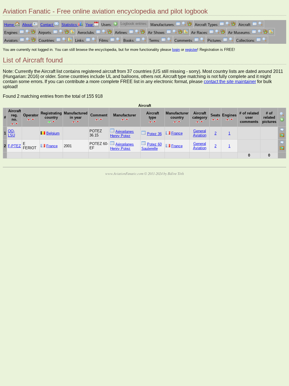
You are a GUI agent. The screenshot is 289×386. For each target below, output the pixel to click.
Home (9, 25)
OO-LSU (11, 133)
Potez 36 (154, 134)
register (191, 49)
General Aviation (199, 133)
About (27, 25)
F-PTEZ (14, 146)
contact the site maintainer (230, 81)
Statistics (70, 25)
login (176, 49)
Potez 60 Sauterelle (151, 146)
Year (90, 25)
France (177, 133)
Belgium (53, 133)
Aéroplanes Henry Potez (122, 133)
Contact (47, 25)
